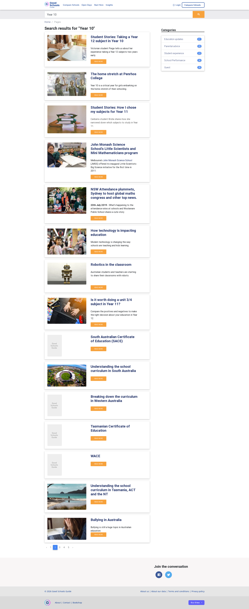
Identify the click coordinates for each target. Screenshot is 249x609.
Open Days (87, 5)
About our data (158, 591)
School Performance (174, 60)
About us (144, 591)
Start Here (98, 5)
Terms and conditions (178, 591)
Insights (109, 5)
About (58, 602)
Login (178, 5)
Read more (98, 61)
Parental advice (172, 46)
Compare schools (192, 5)
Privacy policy (198, 591)
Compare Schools (71, 5)
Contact (66, 602)
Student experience (174, 53)
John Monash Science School (117, 160)
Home (48, 21)
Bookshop (77, 602)
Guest (167, 67)
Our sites (195, 602)
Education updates (173, 39)
